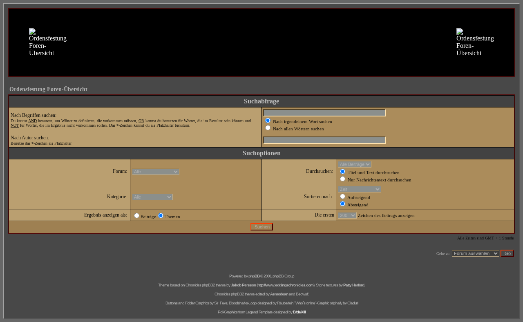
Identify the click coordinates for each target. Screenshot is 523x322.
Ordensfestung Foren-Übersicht (48, 89)
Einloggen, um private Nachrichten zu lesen (265, 70)
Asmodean (279, 294)
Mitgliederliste (249, 62)
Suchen (217, 62)
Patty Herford (353, 285)
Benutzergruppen (290, 62)
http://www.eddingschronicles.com (285, 285)
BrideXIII (299, 312)
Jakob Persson (243, 285)
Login (323, 70)
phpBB (253, 276)
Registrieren (329, 62)
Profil (206, 70)
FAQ (194, 62)
